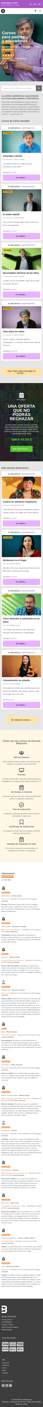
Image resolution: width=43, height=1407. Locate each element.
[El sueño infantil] (21, 200)
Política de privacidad (33, 1402)
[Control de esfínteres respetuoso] (21, 488)
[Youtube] (10, 1385)
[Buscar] (39, 88)
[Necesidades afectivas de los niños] (21, 259)
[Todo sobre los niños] (21, 317)
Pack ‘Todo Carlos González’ (11, 929)
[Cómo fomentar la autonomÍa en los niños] (21, 605)
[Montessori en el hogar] (21, 546)
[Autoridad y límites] (21, 142)
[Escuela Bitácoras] (3, 11)
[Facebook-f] (6, 1385)
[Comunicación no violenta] (21, 666)
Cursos (4, 1368)
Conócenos (5, 1363)
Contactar (5, 1373)
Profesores (5, 1365)
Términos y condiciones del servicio (13, 1402)
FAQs (4, 1370)
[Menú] (40, 11)
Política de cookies (21, 1404)
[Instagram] (3, 1385)
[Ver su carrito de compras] (35, 11)
